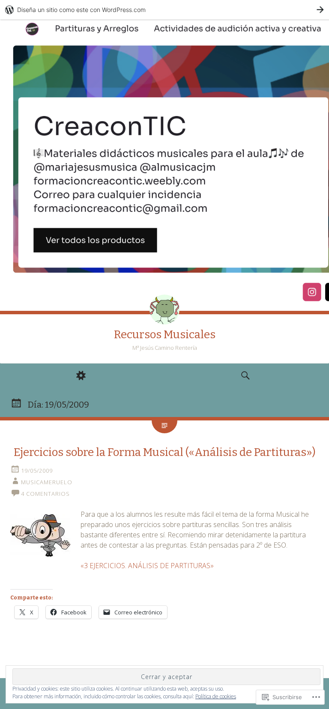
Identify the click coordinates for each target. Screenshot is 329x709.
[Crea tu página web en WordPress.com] (164, 9)
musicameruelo (46, 482)
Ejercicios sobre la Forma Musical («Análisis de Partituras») (165, 452)
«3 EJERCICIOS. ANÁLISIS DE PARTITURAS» (147, 565)
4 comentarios (45, 493)
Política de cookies (215, 696)
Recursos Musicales (164, 334)
